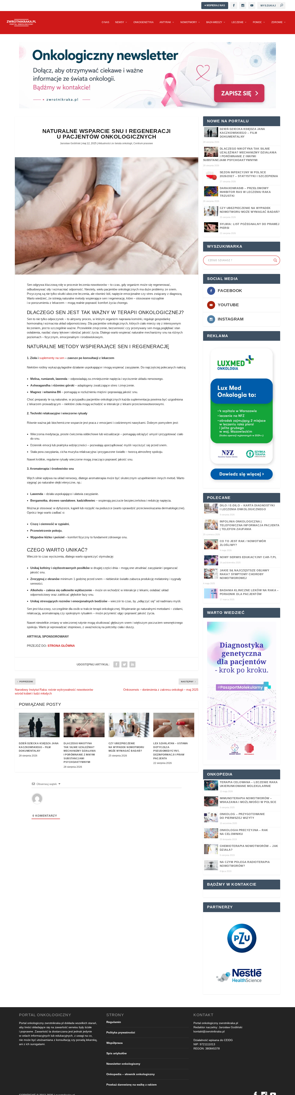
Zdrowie (277, 22)
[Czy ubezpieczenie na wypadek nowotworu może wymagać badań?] (129, 725)
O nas (105, 22)
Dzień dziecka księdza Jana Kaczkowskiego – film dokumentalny (39, 747)
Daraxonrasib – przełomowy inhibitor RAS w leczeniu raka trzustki (245, 192)
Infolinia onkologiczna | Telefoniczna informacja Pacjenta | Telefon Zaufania (249, 525)
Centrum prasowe (143, 143)
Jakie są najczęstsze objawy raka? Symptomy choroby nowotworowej (244, 574)
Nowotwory (188, 22)
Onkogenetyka (143, 22)
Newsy (119, 22)
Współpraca (114, 1042)
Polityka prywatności (120, 1032)
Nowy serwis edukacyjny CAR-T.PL (248, 557)
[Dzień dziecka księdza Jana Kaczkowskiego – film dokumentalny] (39, 725)
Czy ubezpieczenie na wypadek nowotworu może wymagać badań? (126, 747)
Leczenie (237, 22)
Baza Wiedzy (214, 22)
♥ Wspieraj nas (214, 5)
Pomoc (257, 22)
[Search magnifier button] (275, 260)
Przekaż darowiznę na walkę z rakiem (131, 1084)
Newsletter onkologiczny (123, 1063)
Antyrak (165, 22)
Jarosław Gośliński (70, 143)
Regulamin (113, 1022)
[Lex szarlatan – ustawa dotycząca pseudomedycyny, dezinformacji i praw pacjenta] (173, 725)
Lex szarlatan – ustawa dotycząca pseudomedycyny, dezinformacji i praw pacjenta (170, 751)
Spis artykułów (116, 1053)
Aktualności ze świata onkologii (115, 143)
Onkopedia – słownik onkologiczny (130, 1074)
